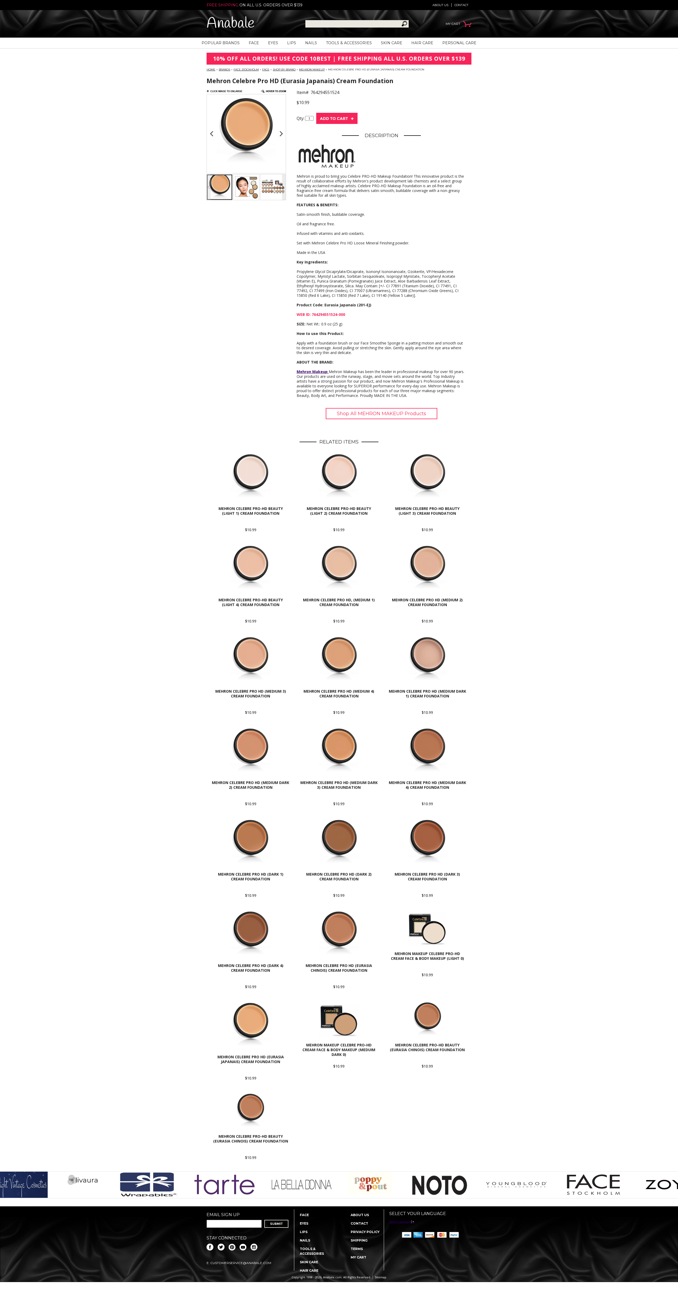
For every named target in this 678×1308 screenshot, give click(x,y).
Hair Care (422, 43)
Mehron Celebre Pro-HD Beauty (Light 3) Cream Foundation (427, 511)
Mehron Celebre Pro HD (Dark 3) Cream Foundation (427, 876)
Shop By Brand (284, 69)
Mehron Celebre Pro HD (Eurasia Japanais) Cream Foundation (250, 1059)
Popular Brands (221, 43)
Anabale (231, 23)
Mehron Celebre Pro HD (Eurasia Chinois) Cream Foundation (339, 968)
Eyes (273, 43)
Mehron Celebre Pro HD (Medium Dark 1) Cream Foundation (427, 693)
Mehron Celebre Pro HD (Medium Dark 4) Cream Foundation (427, 785)
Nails (311, 43)
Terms (357, 1249)
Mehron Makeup (312, 69)
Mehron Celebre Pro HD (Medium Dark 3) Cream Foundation (339, 785)
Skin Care (391, 43)
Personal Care (459, 43)
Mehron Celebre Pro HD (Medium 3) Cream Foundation (250, 693)
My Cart (358, 1257)
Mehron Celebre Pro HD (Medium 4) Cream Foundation (339, 693)
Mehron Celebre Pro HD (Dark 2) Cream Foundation (339, 876)
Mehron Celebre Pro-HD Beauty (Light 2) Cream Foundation (339, 511)
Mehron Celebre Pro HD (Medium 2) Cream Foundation (427, 602)
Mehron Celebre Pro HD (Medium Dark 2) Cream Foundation (250, 785)
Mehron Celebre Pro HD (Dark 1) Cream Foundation (250, 876)
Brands (224, 69)
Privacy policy (365, 1232)
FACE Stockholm (246, 69)
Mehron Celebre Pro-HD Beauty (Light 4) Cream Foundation (250, 602)
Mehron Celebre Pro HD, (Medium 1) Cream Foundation (339, 602)
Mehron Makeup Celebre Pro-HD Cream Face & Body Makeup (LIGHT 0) (427, 956)
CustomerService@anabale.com (240, 1263)
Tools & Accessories (349, 43)
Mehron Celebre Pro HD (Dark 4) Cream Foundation (250, 968)
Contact (461, 5)
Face (254, 43)
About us (440, 5)
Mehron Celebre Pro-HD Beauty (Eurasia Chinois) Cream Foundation (427, 1047)
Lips (291, 43)
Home (211, 69)
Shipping (359, 1240)
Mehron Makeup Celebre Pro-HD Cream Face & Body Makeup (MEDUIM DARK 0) (338, 1049)
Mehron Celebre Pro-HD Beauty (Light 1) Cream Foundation (250, 511)
